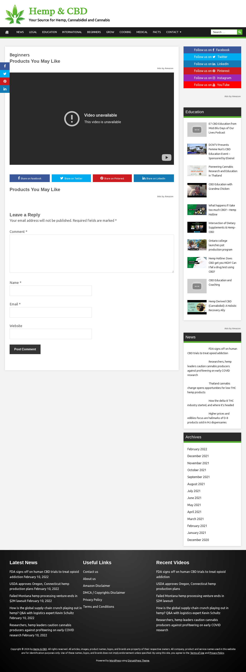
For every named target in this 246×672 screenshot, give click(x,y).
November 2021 (198, 463)
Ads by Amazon (165, 68)
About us (89, 578)
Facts (157, 32)
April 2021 (194, 512)
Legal (33, 32)
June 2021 (194, 498)
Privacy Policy (92, 599)
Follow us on (211, 50)
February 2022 (197, 449)
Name (15, 282)
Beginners (94, 32)
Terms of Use (197, 653)
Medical (142, 32)
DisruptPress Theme (138, 660)
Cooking (125, 32)
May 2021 (194, 505)
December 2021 (198, 456)
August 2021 (196, 484)
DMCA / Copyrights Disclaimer (104, 592)
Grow (110, 32)
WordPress (115, 660)
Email (15, 304)
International (72, 32)
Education (49, 32)
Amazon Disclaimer (96, 585)
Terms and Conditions (98, 606)
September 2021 (198, 477)
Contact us (90, 571)
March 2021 (195, 519)
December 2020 (198, 540)
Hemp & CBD (58, 11)
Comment (18, 231)
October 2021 (196, 470)
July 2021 (194, 491)
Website (16, 326)
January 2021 (196, 532)
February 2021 (197, 526)
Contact (172, 32)
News (20, 32)
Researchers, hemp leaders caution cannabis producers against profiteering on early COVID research (42, 630)
